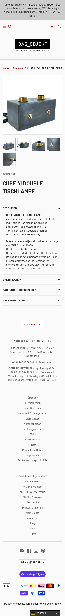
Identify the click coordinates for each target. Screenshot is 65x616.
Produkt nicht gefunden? (33, 476)
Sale (32, 528)
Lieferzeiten (32, 418)
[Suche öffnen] (10, 26)
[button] (32, 208)
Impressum (32, 455)
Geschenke (32, 502)
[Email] (22, 551)
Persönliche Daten (32, 449)
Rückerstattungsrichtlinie (32, 460)
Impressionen (32, 518)
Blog (32, 523)
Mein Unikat (32, 512)
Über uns (33, 397)
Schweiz (31, 562)
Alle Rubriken (32, 481)
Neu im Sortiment (32, 486)
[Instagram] (36, 551)
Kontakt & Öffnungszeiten (32, 413)
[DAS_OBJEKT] (32, 45)
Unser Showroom (32, 408)
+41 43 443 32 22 (20, 362)
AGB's (32, 434)
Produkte (18, 68)
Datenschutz (32, 439)
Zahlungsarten (32, 429)
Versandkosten (32, 423)
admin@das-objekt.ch (43, 362)
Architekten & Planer (33, 507)
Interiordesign (32, 402)
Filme (32, 533)
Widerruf (32, 444)
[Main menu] (4, 26)
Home (6, 68)
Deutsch (40, 612)
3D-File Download (32, 497)
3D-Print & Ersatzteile (32, 491)
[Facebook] (29, 551)
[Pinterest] (43, 551)
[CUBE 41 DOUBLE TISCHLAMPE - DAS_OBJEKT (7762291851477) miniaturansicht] (9, 144)
